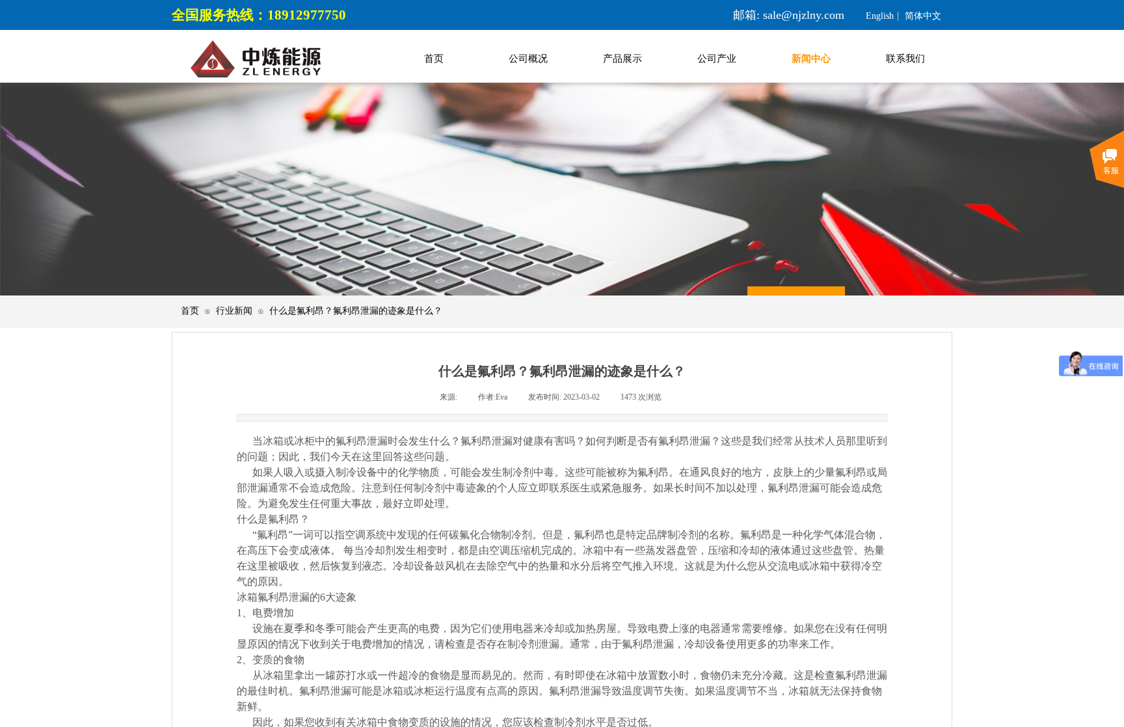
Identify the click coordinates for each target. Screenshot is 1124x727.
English (880, 16)
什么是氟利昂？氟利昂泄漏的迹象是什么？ (355, 311)
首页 (190, 311)
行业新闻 (234, 311)
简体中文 (923, 16)
